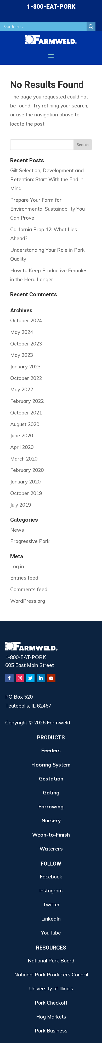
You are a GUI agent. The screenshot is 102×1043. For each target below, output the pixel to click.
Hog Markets (51, 1017)
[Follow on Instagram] (20, 678)
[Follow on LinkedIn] (41, 678)
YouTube (51, 933)
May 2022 (21, 389)
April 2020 (21, 447)
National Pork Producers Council (51, 974)
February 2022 (27, 401)
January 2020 (25, 481)
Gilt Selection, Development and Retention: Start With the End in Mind (47, 179)
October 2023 (26, 343)
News (17, 530)
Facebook (51, 876)
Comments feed (28, 589)
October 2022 (26, 378)
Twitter (51, 904)
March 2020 (23, 459)
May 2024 (21, 332)
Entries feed (24, 578)
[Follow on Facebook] (9, 678)
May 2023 (21, 355)
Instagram (51, 890)
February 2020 (27, 470)
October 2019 (26, 493)
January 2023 (25, 366)
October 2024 (26, 320)
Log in (17, 566)
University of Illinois (51, 988)
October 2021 (26, 412)
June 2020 (21, 435)
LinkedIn (51, 919)
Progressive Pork (30, 541)
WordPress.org (27, 601)
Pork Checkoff (51, 1003)
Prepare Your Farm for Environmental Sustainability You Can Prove (47, 209)
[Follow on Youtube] (51, 678)
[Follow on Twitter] (30, 678)
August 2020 (24, 424)
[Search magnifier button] (91, 26)
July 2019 (20, 505)
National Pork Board (51, 960)
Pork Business (51, 1030)
